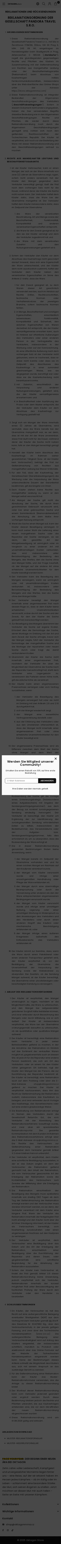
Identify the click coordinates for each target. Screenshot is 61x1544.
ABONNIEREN (47, 780)
